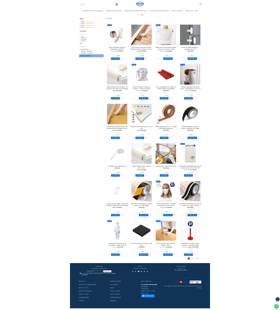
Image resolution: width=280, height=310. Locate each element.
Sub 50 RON (84, 49)
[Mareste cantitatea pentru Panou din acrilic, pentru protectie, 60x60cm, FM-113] (161, 254)
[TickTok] (144, 271)
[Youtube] (138, 271)
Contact (81, 301)
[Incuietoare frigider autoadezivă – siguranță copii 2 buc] (190, 35)
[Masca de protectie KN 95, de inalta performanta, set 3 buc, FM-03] (166, 191)
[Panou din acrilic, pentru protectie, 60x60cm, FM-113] (166, 231)
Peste (82, 22)
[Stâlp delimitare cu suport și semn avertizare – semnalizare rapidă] (190, 231)
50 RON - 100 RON (86, 51)
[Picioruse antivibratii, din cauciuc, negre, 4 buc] (141, 231)
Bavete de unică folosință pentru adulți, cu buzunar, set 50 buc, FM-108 (166, 48)
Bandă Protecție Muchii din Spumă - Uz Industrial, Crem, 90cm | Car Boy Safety (117, 88)
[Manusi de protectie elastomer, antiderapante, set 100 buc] (117, 35)
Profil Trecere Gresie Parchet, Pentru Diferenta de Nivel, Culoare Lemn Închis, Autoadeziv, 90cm (141, 48)
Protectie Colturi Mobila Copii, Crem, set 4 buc (141, 127)
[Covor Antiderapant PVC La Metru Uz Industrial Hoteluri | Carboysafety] (166, 74)
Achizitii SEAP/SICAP (115, 297)
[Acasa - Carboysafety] (140, 4)
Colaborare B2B (84, 297)
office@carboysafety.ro (181, 270)
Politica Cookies (84, 294)
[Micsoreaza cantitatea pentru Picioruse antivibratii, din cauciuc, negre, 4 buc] (133, 254)
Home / (138, 14)
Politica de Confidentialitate (87, 284)
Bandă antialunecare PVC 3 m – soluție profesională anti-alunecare (165, 127)
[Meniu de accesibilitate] (278, 299)
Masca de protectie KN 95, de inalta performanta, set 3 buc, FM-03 (166, 204)
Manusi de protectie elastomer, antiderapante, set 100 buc (117, 48)
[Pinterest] (135, 271)
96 (197, 258)
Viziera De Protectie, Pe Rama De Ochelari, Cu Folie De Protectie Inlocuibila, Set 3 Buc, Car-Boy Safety (141, 88)
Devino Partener (115, 294)
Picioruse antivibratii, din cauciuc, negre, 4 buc (141, 244)
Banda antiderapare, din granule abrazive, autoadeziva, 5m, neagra (190, 127)
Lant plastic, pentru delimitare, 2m (117, 166)
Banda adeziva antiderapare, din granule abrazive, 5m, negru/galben (141, 204)
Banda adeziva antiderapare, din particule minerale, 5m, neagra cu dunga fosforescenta (190, 204)
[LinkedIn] (141, 271)
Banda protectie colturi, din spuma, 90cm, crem (141, 167)
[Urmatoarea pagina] (199, 258)
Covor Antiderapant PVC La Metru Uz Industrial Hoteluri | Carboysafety (166, 88)
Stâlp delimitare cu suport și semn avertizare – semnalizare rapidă (190, 244)
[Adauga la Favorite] (121, 58)
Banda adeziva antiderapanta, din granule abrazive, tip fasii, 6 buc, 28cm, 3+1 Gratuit (190, 167)
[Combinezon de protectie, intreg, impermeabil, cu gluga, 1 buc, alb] (117, 231)
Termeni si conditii (115, 281)
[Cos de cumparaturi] (200, 4)
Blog (196, 11)
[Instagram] (147, 271)
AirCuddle (83, 39)
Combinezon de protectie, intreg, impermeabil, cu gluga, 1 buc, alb (117, 244)
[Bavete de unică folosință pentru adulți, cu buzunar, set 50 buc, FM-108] (166, 35)
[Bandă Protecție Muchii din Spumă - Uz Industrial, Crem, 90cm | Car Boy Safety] (117, 74)
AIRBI (82, 37)
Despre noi (82, 281)
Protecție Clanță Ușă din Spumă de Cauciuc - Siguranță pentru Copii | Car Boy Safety (190, 88)
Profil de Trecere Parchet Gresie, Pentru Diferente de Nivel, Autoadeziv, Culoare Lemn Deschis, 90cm (117, 127)
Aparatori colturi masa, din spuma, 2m (166, 166)
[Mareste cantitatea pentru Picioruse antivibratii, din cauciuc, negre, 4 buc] (137, 254)
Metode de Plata (84, 288)
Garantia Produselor (85, 291)
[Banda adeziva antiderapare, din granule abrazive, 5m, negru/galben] (141, 191)
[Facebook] (132, 271)
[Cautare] (116, 4)
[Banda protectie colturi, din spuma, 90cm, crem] (141, 154)
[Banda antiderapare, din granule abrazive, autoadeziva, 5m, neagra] (190, 114)
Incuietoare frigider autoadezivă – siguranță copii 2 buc (190, 48)
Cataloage (113, 301)
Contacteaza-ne (149, 295)
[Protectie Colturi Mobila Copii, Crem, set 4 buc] (141, 114)
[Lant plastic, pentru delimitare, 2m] (117, 154)
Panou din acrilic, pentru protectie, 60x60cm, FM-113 (166, 244)
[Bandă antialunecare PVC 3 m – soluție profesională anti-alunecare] (166, 114)
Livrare (112, 288)
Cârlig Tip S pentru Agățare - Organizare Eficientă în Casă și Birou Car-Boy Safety (117, 204)
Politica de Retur (115, 291)
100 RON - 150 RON (86, 53)
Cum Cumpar (114, 284)
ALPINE (83, 41)
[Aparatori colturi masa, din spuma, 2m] (166, 154)
